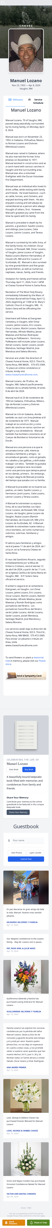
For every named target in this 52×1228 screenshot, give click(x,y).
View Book (13, 769)
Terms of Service (33, 1216)
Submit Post (26, 859)
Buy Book (29, 769)
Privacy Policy (18, 1216)
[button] (26, 887)
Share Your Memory (18, 812)
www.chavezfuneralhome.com (21, 374)
